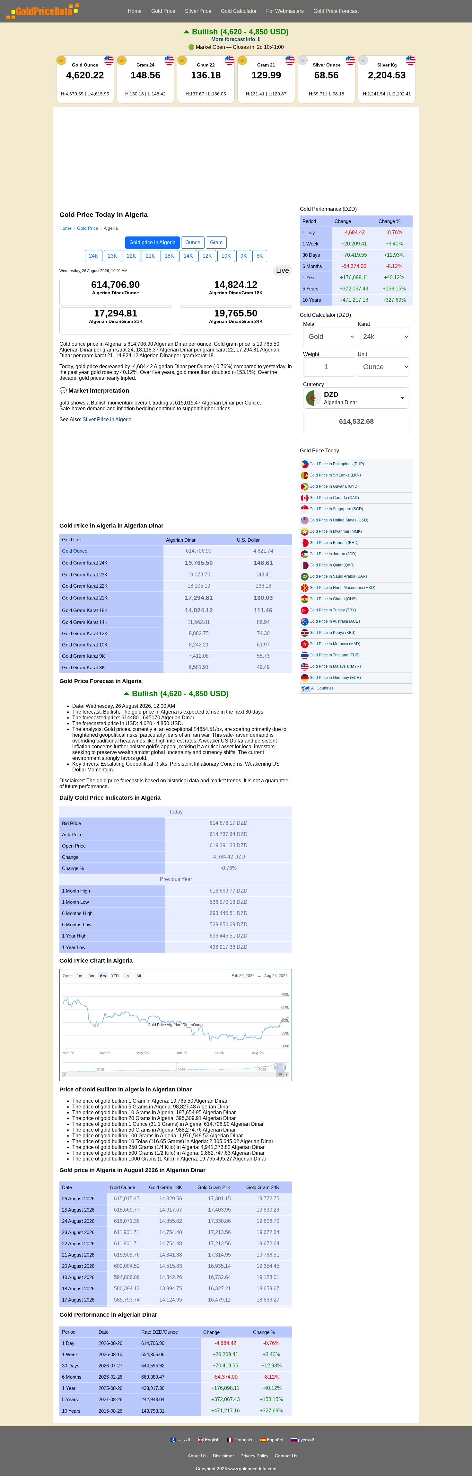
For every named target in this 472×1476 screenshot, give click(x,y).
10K (226, 256)
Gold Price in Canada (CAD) (334, 497)
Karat (364, 324)
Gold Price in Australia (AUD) (335, 621)
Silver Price (198, 11)
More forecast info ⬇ (236, 39)
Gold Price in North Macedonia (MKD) (342, 587)
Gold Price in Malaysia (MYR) (335, 666)
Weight (311, 354)
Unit (362, 354)
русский (305, 1439)
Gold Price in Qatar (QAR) (332, 565)
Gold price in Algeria (152, 242)
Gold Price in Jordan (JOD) (333, 554)
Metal (309, 324)
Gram (216, 242)
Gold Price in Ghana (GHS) (333, 599)
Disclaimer (223, 1455)
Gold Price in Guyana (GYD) (334, 486)
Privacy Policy (254, 1455)
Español (274, 1439)
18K (169, 256)
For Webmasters (285, 11)
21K (150, 256)
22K (131, 256)
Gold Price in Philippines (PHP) (337, 464)
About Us (197, 1455)
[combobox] (356, 398)
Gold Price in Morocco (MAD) (335, 644)
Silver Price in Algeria (107, 419)
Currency (313, 384)
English (212, 1439)
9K (243, 256)
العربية (183, 1439)
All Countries (322, 688)
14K (188, 256)
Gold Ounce (74, 551)
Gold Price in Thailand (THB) (335, 655)
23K (112, 256)
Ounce (192, 242)
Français (242, 1439)
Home (135, 11)
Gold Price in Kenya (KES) (332, 632)
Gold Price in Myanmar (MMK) (336, 531)
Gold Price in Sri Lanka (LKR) (335, 475)
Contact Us (286, 1455)
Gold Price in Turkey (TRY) (333, 610)
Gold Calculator (239, 11)
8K (260, 256)
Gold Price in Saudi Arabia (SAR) (338, 576)
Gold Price (163, 11)
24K (93, 256)
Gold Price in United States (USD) (339, 520)
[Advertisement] (236, 158)
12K (207, 256)
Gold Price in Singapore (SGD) (336, 509)
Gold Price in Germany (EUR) (335, 677)
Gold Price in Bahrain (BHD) (334, 542)
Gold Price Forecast (336, 11)
